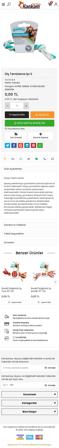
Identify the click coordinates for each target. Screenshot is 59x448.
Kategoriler (29, 403)
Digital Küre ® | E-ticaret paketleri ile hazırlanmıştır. (30, 444)
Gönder (52, 367)
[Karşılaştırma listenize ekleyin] (29, 159)
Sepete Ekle (18, 114)
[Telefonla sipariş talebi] (45, 159)
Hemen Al (43, 114)
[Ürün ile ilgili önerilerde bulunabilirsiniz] (53, 159)
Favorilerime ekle (16, 128)
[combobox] (5, 385)
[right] (55, 282)
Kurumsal (29, 394)
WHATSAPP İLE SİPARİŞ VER (31, 123)
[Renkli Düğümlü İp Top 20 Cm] (15, 272)
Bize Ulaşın (29, 411)
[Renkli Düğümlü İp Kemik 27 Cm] (44, 272)
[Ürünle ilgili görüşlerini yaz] (21, 159)
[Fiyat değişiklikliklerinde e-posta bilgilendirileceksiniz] (37, 159)
